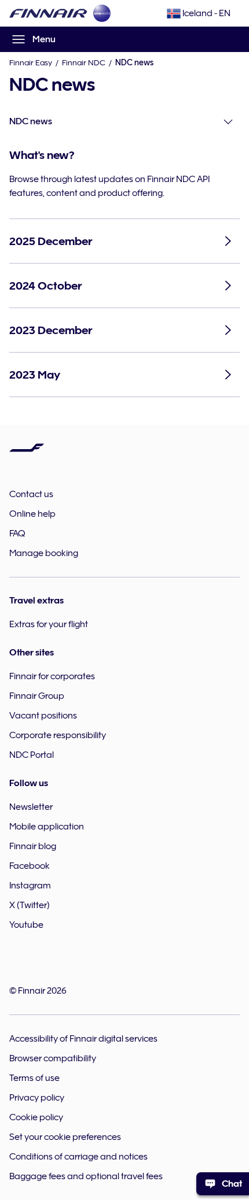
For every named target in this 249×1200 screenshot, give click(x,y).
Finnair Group (36, 696)
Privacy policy (36, 1097)
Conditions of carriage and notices (78, 1156)
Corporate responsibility (57, 735)
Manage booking (43, 553)
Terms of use (34, 1078)
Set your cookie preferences (65, 1137)
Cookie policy (36, 1117)
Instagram (30, 885)
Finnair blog (32, 846)
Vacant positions (43, 715)
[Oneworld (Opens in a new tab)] (102, 13)
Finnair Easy (30, 62)
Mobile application (46, 826)
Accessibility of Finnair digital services (83, 1039)
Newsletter (31, 807)
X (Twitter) (29, 905)
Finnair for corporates (52, 676)
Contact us (31, 494)
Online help (32, 514)
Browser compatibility (52, 1058)
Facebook (29, 866)
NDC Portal (31, 755)
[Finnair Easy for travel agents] (48, 13)
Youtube (26, 925)
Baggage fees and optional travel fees (86, 1176)
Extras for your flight (48, 624)
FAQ (17, 533)
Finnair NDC (83, 62)
